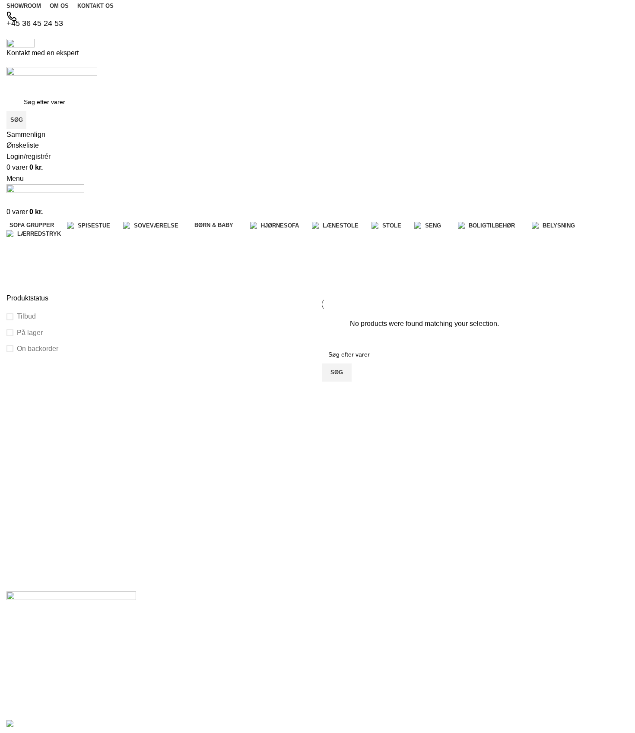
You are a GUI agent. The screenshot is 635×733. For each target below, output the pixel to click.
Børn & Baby (444, 677)
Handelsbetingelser (348, 677)
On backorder (37, 348)
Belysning (545, 647)
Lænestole (546, 603)
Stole (539, 617)
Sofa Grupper (445, 633)
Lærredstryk (548, 662)
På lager (30, 332)
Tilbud (26, 316)
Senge (541, 632)
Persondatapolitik (345, 692)
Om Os (331, 633)
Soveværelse (444, 663)
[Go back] (17, 248)
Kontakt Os (337, 648)
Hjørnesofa (442, 692)
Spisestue (440, 648)
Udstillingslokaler (345, 663)
